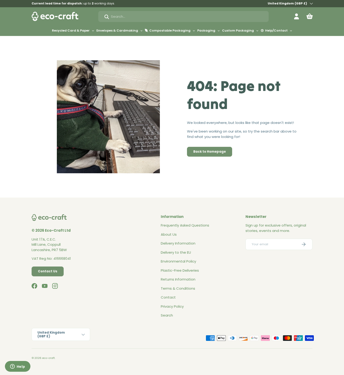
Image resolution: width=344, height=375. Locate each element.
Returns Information (178, 279)
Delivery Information (178, 243)
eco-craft (48, 358)
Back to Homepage (209, 151)
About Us (169, 234)
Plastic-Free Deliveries (180, 270)
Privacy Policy (172, 306)
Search (167, 315)
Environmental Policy (178, 261)
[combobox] (183, 16)
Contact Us (47, 271)
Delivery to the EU (176, 252)
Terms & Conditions (178, 288)
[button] (309, 16)
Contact (168, 297)
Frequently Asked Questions (185, 225)
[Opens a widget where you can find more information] (17, 367)
